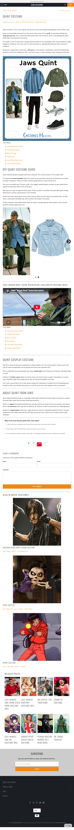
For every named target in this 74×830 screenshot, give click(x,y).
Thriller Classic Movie (27, 22)
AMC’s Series (6, 551)
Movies (18, 22)
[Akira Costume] (37, 637)
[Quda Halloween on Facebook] (30, 803)
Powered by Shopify (60, 822)
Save (40, 443)
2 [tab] (38, 277)
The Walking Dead (23, 551)
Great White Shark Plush (14, 160)
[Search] (65, 5)
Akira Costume (9, 662)
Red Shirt (23, 666)
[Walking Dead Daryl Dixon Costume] (37, 522)
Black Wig (10, 666)
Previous (62, 10)
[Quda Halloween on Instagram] (33, 803)
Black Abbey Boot (7, 609)
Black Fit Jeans (11, 153)
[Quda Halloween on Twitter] (40, 803)
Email (39, 461)
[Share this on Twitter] (29, 443)
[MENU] (1, 5)
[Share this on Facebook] (34, 443)
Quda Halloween (37, 5)
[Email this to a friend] (45, 443)
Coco (15, 609)
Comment (6, 470)
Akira (4, 666)
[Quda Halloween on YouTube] (43, 803)
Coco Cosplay (9, 605)
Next (68, 10)
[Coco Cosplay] (37, 579)
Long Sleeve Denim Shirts (15, 146)
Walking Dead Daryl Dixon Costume (19, 547)
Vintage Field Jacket (40, 22)
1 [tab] (35, 277)
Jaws (12, 22)
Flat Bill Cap (6, 22)
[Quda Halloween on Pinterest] (36, 803)
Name (5, 461)
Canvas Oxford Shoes (13, 164)
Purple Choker (28, 609)
